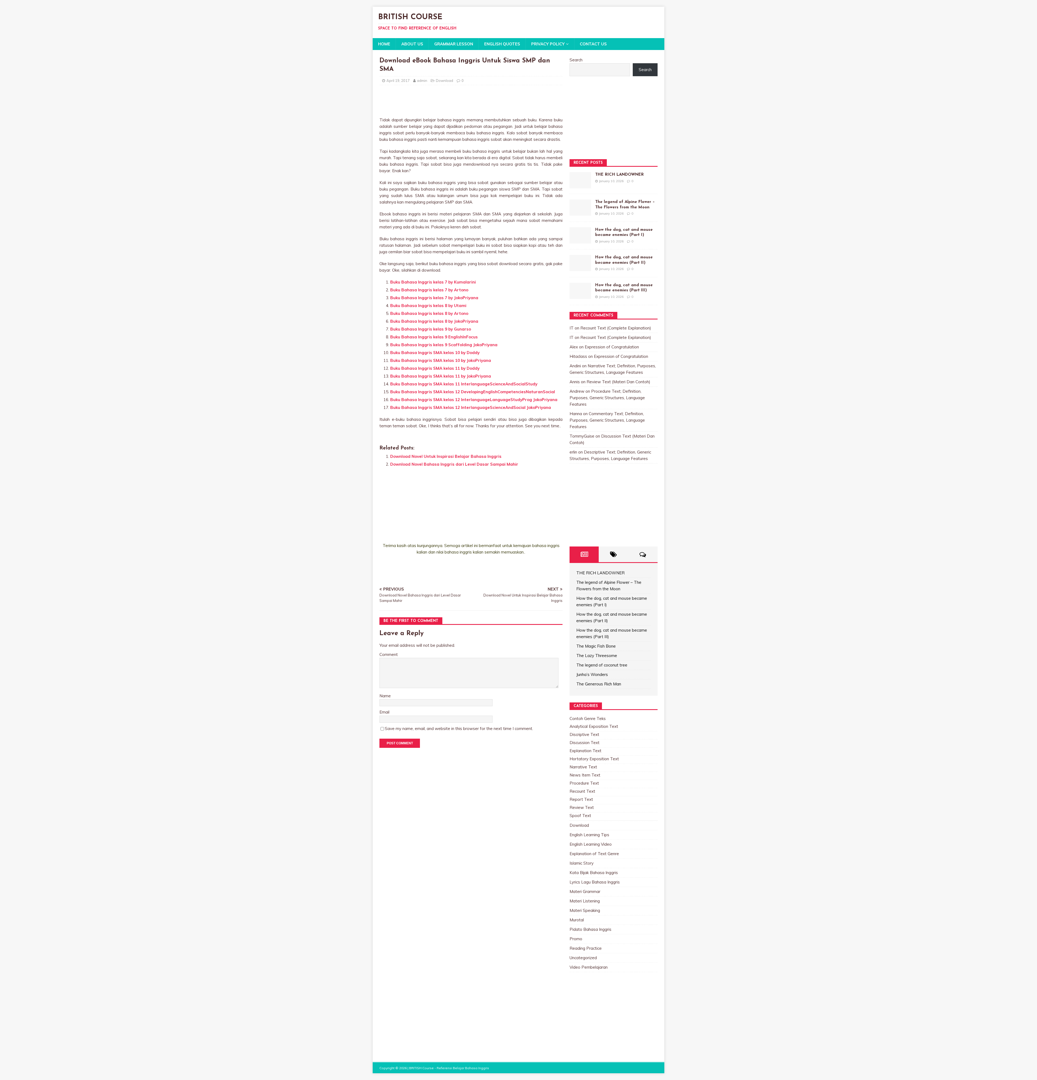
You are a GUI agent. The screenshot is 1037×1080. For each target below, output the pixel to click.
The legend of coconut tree (601, 665)
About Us (412, 43)
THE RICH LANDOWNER (619, 175)
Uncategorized (583, 957)
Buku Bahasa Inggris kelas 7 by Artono (429, 289)
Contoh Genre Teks (588, 718)
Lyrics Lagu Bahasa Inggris (595, 882)
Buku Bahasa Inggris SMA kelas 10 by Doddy (435, 352)
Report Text (581, 799)
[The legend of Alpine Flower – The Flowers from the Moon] (580, 212)
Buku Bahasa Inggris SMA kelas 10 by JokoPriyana (440, 360)
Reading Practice (586, 948)
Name (385, 695)
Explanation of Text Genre (594, 853)
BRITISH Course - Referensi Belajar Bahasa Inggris (449, 1068)
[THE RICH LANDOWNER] (580, 185)
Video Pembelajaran (589, 967)
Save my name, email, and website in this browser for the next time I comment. (459, 728)
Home (384, 43)
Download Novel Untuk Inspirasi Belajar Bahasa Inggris (445, 456)
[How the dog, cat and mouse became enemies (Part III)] (580, 295)
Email (384, 712)
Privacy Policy (548, 43)
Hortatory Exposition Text (594, 758)
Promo (576, 938)
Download (444, 80)
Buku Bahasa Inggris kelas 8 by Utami (428, 305)
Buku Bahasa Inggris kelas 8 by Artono (429, 313)
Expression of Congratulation (612, 346)
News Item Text (585, 775)
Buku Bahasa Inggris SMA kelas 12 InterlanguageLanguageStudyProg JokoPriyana (473, 399)
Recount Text (582, 791)
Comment (388, 654)
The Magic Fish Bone (596, 646)
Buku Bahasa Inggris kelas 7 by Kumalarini (433, 282)
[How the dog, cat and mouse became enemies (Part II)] (580, 267)
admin (422, 80)
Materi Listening (585, 901)
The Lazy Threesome (596, 655)
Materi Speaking (585, 910)
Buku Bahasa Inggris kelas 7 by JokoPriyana (434, 297)
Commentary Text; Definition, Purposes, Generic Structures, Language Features (607, 420)
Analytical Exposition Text (594, 726)
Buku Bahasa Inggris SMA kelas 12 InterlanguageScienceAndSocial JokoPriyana (470, 407)
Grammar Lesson (453, 43)
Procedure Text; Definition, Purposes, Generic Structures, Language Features (607, 398)
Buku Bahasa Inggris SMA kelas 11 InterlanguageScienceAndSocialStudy (463, 383)
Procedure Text (584, 783)
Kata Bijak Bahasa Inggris (594, 872)
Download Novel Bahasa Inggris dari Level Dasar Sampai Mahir (454, 464)
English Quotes (502, 43)
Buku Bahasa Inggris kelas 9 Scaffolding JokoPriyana (443, 344)
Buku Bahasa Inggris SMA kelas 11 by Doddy (435, 368)
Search (576, 59)
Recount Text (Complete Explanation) (615, 328)
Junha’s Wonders (592, 674)
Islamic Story (582, 863)
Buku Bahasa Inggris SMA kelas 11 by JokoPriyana (440, 376)
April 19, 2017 (398, 80)
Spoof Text (580, 815)
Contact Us (593, 43)
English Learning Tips (589, 834)
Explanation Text (585, 750)
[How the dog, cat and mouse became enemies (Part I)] (580, 240)
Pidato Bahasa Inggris (590, 929)
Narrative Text (583, 766)
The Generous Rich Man (598, 683)
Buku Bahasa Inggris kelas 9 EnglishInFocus (434, 336)
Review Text (582, 807)
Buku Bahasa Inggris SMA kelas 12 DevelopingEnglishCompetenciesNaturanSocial (472, 391)
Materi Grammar (585, 891)
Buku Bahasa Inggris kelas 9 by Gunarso (430, 329)
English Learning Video (591, 844)
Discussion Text (585, 742)
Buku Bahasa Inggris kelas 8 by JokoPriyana (434, 321)
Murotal (577, 919)
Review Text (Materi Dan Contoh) (618, 381)
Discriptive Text (584, 734)
